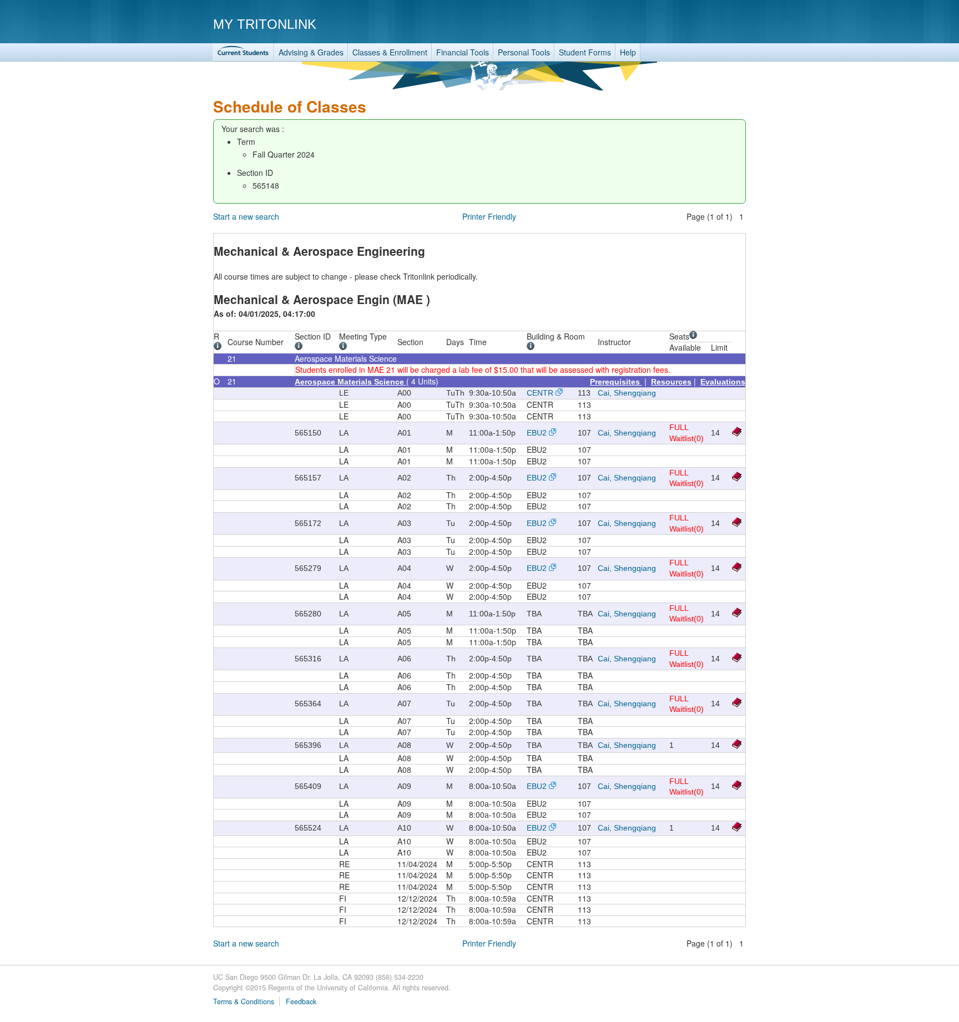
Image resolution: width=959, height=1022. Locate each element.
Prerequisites (616, 381)
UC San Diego (682, 23)
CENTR (540, 392)
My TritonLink (264, 24)
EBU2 (537, 432)
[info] (219, 347)
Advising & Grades (311, 52)
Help (628, 52)
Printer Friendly (489, 216)
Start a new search (246, 216)
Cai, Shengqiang (627, 392)
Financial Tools (462, 52)
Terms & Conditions (243, 1001)
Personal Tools (524, 52)
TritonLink (243, 52)
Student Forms (585, 52)
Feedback (301, 1001)
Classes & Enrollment (389, 52)
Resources (671, 381)
